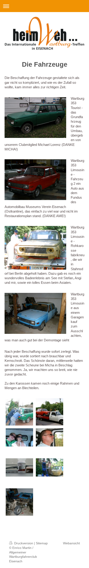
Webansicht (71, 543)
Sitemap (42, 543)
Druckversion (23, 543)
